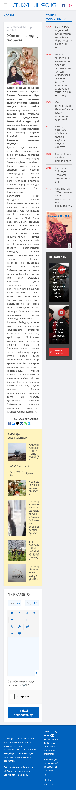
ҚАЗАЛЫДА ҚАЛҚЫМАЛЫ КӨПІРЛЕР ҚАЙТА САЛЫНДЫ (37, 451)
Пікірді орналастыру (23, 713)
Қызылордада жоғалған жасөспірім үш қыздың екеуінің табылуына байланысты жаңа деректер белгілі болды (37, 517)
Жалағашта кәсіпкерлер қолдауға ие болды (36, 486)
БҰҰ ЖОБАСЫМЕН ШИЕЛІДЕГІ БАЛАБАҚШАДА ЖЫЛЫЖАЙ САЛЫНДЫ (38, 549)
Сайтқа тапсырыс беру (16, 774)
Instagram (69, 5)
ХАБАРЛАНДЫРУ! (20, 466)
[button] (11, 613)
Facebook (62, 5)
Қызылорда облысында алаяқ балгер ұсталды (35, 572)
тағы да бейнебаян (59, 352)
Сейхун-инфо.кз (35, 5)
